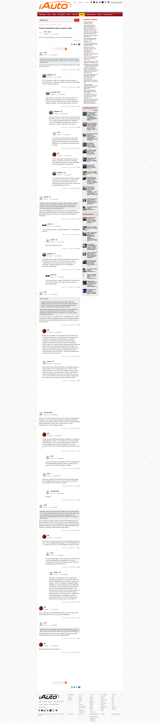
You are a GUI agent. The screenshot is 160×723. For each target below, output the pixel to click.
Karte (91, 710)
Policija (91, 699)
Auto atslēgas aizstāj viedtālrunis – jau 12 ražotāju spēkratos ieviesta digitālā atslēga (92, 247)
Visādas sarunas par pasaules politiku (90, 48)
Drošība (91, 696)
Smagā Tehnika (82, 705)
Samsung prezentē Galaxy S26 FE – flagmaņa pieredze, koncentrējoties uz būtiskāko (92, 201)
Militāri (91, 707)
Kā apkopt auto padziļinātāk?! (88, 51)
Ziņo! (75, 2)
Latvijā (80, 696)
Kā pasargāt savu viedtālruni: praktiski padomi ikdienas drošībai (91, 292)
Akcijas (103, 714)
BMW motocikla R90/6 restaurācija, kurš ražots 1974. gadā (90, 92)
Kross (113, 698)
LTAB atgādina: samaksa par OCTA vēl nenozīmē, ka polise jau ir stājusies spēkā (92, 284)
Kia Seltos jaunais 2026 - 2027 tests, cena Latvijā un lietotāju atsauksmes (91, 32)
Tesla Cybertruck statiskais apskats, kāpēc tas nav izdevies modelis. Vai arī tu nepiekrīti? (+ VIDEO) (92, 180)
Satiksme (91, 702)
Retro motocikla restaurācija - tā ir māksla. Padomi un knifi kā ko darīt (91, 80)
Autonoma (70, 699)
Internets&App (103, 702)
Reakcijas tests (93, 711)
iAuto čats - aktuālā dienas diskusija (91, 54)
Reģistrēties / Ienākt (116, 2)
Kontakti (86, 2)
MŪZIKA (87, 41)
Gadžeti (102, 708)
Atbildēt (78, 69)
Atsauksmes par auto (94, 716)
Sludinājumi (71, 694)
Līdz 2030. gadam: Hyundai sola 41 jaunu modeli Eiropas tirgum (91, 151)
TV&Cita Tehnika (104, 707)
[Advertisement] (80, 396)
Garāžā (91, 704)
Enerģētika (103, 696)
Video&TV (70, 714)
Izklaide (80, 699)
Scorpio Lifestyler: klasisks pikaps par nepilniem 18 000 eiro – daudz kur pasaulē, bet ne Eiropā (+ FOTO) (92, 126)
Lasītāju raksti (92, 720)
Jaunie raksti (88, 214)
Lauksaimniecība (82, 707)
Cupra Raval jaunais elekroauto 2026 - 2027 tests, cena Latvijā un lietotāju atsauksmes (90, 27)
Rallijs (113, 696)
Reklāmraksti (81, 710)
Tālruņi (102, 698)
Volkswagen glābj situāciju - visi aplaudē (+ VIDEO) (92, 160)
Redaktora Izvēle (82, 711)
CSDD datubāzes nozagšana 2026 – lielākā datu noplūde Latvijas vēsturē (90, 86)
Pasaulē (80, 698)
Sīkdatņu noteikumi (54, 704)
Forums (81, 714)
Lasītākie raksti (89, 108)
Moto (80, 701)
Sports (113, 694)
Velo (79, 702)
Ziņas (80, 694)
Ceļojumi (91, 705)
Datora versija (42, 707)
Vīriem (91, 694)
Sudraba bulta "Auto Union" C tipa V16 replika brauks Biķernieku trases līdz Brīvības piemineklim (91, 101)
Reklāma (80, 2)
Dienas (91, 110)
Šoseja (113, 699)
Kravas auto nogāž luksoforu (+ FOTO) (92, 173)
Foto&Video (103, 705)
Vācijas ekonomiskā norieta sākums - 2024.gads (91, 62)
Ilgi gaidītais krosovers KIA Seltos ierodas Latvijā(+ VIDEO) (92, 145)
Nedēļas (95, 110)
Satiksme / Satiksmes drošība (53, 24)
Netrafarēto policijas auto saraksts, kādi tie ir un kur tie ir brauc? (90, 44)
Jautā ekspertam (116, 714)
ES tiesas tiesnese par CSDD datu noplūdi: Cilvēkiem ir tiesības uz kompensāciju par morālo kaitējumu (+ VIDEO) (92, 116)
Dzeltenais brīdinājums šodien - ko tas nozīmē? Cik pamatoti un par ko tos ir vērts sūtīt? (91, 70)
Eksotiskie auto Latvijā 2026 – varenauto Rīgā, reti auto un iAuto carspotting (91, 66)
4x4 (112, 701)
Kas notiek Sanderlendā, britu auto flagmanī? (90, 39)
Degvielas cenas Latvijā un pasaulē (91, 36)
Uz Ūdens (81, 704)
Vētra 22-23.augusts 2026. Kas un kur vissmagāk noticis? (91, 58)
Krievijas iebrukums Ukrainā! (89, 22)
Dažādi (102, 710)
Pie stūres (41, 24)
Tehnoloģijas (104, 694)
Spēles (102, 704)
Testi (80, 708)
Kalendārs (114, 708)
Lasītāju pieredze (94, 714)
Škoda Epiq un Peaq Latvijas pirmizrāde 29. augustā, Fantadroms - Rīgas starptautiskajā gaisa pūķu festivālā (92, 191)
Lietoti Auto (70, 696)
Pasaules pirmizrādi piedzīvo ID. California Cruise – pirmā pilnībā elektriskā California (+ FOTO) (92, 137)
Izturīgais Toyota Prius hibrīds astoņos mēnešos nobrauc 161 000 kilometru (91, 220)
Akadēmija (92, 701)
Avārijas (91, 698)
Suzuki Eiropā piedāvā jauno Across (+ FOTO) (91, 166)
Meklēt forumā (43, 20)
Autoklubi (91, 708)
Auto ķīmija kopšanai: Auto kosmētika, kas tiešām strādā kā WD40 (91, 76)
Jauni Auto (70, 698)
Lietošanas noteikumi (58, 701)
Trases (113, 707)
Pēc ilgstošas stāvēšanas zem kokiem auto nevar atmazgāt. (90, 96)
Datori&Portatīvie (104, 699)
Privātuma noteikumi (44, 704)
